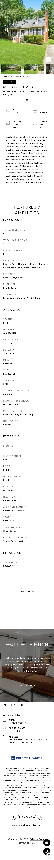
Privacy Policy (38, 839)
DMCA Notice (27, 842)
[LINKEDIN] (20, 817)
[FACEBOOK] (13, 817)
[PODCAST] (40, 817)
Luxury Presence (33, 825)
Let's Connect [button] (27, 685)
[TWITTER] (27, 817)
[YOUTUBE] (33, 817)
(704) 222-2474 (15, 731)
